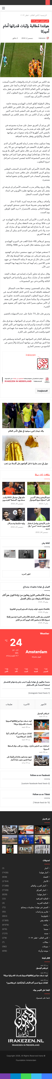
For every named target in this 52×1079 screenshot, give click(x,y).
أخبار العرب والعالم (38, 885)
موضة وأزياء (43, 951)
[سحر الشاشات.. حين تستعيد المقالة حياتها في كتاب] (9, 554)
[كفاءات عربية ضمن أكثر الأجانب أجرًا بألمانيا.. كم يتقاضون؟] (41, 737)
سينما (46, 929)
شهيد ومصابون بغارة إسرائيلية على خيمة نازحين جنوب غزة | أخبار (19, 758)
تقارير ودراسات (42, 912)
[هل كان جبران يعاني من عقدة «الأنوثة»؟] (26, 554)
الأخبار (45, 881)
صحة (46, 933)
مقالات (45, 942)
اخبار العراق (41, 890)
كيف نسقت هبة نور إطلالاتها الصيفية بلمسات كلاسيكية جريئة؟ (19, 722)
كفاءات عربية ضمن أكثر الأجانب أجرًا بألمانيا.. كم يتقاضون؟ (19, 735)
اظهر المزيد (26, 574)
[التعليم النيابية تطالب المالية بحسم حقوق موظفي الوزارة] (26, 839)
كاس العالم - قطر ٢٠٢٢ (30, 15)
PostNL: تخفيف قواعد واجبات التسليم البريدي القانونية (30, 609)
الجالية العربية (42, 903)
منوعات (45, 946)
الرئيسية (43, 15)
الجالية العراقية (42, 899)
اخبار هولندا (41, 894)
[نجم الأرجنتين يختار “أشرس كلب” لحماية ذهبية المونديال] (38, 488)
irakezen (42, 38)
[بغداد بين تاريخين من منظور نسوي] (42, 554)
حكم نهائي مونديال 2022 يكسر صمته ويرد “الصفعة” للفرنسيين (13, 499)
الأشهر (43, 704)
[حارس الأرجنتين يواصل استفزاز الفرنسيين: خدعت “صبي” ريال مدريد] (38, 514)
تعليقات (9, 704)
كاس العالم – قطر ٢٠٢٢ (38, 938)
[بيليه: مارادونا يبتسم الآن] (13, 514)
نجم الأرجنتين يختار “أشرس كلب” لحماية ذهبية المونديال (40, 499)
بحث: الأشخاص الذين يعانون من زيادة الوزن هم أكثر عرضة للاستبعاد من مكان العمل (26, 597)
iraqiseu (41, 390)
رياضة (45, 925)
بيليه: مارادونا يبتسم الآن (16, 523)
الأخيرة (27, 704)
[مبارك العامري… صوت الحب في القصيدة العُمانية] (42, 564)
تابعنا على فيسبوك (43, 998)
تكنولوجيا (44, 916)
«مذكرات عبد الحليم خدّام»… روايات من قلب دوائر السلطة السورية (28, 747)
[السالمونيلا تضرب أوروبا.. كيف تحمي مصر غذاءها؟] (42, 849)
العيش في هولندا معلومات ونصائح (34, 907)
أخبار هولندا (43, 872)
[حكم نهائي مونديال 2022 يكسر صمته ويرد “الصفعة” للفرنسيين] (13, 488)
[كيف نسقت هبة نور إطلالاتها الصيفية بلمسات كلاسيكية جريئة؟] (41, 725)
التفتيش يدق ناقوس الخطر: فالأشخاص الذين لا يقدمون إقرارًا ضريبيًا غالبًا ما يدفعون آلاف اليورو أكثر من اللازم (28, 618)
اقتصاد (45, 877)
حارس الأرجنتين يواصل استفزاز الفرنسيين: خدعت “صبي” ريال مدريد (39, 526)
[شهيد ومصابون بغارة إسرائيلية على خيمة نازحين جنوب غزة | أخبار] (41, 760)
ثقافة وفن (44, 920)
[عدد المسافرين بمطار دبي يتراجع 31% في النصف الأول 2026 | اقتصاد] (26, 849)
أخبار (46, 868)
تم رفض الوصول (43, 713)
